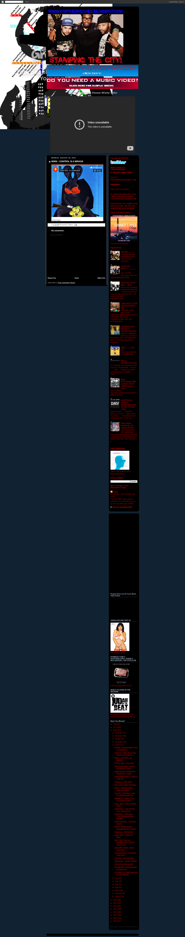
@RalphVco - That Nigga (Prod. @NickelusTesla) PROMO (124, 816)
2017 (115, 727)
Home (77, 278)
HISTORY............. (127, 252)
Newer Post (52, 278)
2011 (115, 912)
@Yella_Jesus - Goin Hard (124, 763)
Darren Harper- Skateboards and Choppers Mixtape (127, 425)
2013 (115, 906)
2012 (115, 909)
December (119, 733)
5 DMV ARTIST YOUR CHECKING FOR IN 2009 (129, 306)
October (118, 739)
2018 (115, 724)
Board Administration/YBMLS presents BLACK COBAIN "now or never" (128, 383)
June (117, 881)
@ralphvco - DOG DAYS (123, 782)
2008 (115, 921)
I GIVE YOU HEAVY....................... (129, 268)
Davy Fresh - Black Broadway (125, 785)
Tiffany (115, 492)
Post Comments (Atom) (66, 283)
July (117, 878)
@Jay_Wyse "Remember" (124, 864)
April (117, 887)
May (117, 884)
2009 (115, 918)
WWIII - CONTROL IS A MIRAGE (67, 161)
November (119, 736)
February (118, 893)
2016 (115, 730)
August (118, 745)
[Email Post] (75, 225)
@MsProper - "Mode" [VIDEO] (126, 861)
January (118, 896)
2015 (115, 900)
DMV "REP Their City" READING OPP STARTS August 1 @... (125, 842)
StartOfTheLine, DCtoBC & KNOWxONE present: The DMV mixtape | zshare (129, 404)
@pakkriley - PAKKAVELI (124, 832)
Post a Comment (56, 235)
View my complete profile (122, 507)
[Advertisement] (76, 257)
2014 (115, 903)
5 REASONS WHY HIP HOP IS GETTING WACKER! (128, 329)
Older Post (101, 278)
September (119, 742)
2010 (115, 915)
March (117, 890)
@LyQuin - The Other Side (124, 858)
